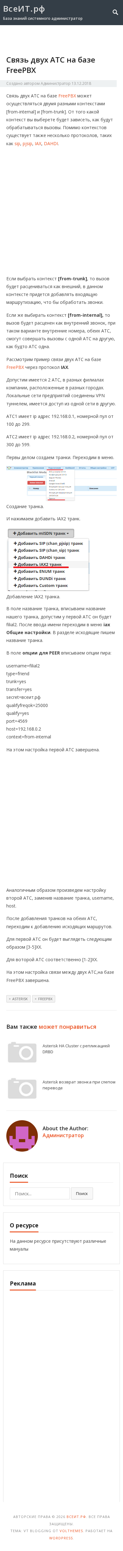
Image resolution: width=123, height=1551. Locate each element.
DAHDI (51, 143)
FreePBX (67, 96)
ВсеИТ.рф (24, 8)
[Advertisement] (61, 213)
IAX (38, 143)
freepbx (45, 998)
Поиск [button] (82, 1193)
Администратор (56, 83)
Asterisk (20, 998)
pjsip (27, 143)
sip (17, 143)
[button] (105, 37)
